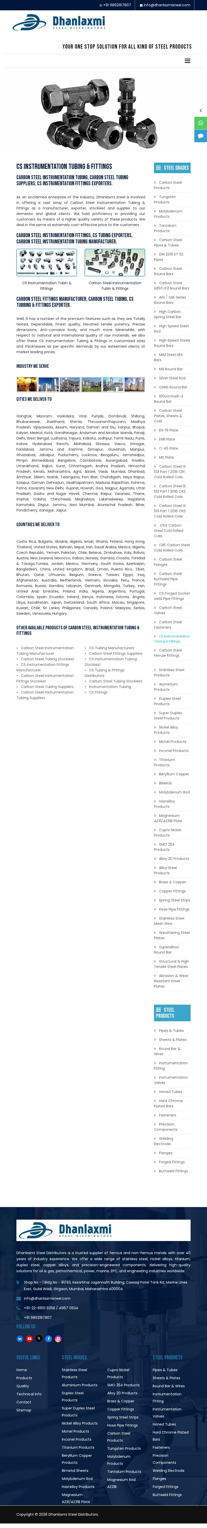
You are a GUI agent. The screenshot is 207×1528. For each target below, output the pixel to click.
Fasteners (167, 1115)
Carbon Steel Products (168, 185)
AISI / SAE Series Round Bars (170, 300)
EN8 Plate (167, 439)
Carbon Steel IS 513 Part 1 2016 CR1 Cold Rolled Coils (170, 472)
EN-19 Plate (168, 430)
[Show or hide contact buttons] (200, 110)
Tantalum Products (165, 228)
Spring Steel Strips (174, 900)
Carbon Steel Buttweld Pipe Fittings (168, 579)
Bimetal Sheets (75, 1470)
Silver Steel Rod (172, 378)
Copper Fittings (172, 891)
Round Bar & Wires (167, 1051)
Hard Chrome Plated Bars (168, 1103)
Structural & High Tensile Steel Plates (171, 964)
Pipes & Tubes (171, 1030)
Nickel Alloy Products (166, 730)
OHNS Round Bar (173, 387)
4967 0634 (68, 1308)
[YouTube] (29, 1338)
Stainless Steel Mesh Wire (169, 921)
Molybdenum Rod (174, 792)
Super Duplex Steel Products (168, 715)
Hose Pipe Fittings (174, 909)
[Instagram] (58, 1338)
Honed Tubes (170, 1091)
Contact (23, 1402)
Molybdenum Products (168, 214)
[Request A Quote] (200, 136)
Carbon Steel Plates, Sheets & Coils (168, 416)
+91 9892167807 (117, 5)
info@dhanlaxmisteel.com (167, 5)
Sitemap (23, 1410)
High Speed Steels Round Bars (172, 343)
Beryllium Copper (174, 774)
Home (21, 1369)
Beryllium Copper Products (77, 1459)
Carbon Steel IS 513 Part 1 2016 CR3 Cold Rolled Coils (170, 511)
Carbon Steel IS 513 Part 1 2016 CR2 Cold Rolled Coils (170, 491)
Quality (22, 1386)
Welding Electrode (163, 1141)
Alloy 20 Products (174, 858)
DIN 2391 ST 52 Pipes (168, 257)
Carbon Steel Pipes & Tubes (168, 242)
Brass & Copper (172, 882)
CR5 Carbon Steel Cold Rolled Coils (172, 547)
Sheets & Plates (173, 1039)
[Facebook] (48, 1338)
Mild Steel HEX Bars (168, 357)
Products (24, 1377)
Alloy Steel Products (165, 870)
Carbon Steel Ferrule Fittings (168, 653)
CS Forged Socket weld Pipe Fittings (172, 596)
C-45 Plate (168, 448)
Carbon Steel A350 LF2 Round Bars (171, 285)
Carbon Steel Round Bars (168, 271)
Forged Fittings (172, 1162)
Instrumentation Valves (171, 1080)
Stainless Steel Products (169, 672)
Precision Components (165, 1127)
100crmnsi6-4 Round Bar (169, 399)
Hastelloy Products (164, 804)
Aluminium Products (166, 687)
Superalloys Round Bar (166, 949)
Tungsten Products (165, 199)
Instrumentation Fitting (171, 1066)
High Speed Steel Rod (171, 328)
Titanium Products (164, 762)
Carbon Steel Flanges (168, 562)
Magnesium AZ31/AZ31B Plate (168, 818)
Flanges (165, 1152)
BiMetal (165, 783)
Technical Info (29, 1394)
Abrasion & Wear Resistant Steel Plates (171, 981)
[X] (39, 1338)
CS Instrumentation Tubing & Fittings (172, 639)
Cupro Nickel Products (167, 832)
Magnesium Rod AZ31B (121, 1483)
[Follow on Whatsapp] (200, 123)
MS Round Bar (171, 369)
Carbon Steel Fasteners (168, 625)
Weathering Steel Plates (172, 935)
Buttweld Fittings (173, 1171)
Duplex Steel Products (167, 701)
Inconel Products (174, 750)
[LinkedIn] (19, 1338)
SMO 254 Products (164, 847)
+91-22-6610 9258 (39, 1308)
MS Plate (166, 457)
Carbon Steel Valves (168, 610)
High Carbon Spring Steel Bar (167, 314)
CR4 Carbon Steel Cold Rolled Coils (168, 530)
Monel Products (172, 741)
